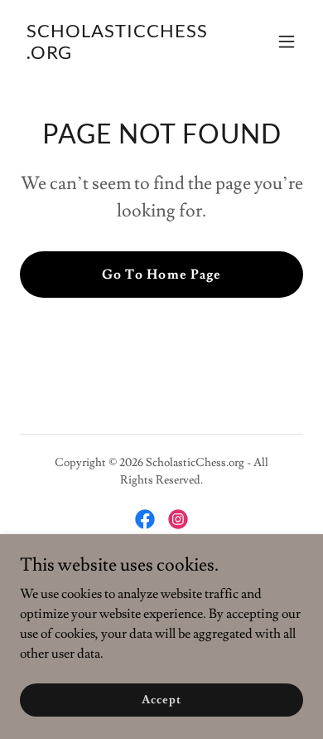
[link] (119, 54)
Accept (161, 699)
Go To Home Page (161, 274)
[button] (286, 41)
